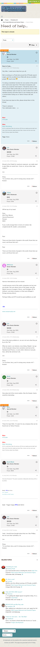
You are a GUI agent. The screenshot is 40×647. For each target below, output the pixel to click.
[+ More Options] (28, 141)
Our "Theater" (5, 492)
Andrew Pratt (11, 568)
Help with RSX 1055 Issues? (14, 592)
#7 (37, 420)
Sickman (9, 594)
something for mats (11, 566)
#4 (37, 278)
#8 (37, 475)
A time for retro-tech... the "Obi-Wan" (16, 616)
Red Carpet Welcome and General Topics (23, 572)
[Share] (36, 61)
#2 (37, 161)
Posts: (8, 61)
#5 (37, 337)
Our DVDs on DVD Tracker (8, 494)
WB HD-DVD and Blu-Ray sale (14, 604)
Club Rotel (14, 597)
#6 (37, 390)
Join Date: (10, 59)
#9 (37, 530)
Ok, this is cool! (10, 579)
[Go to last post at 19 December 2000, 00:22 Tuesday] (22, 574)
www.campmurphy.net (8, 311)
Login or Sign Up (33, 1)
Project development (17, 622)
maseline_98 (11, 606)
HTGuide (5, 119)
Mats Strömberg (7, 126)
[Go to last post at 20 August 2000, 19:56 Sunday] (21, 587)
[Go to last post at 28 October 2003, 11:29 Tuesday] (21, 600)
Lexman (9, 581)
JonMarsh (10, 618)
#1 (37, 66)
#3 (37, 206)
